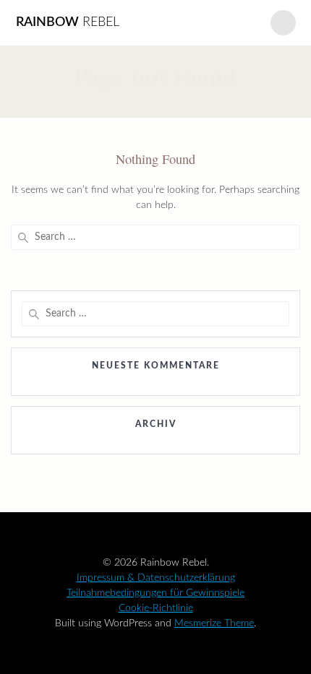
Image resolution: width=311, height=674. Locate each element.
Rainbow (67, 22)
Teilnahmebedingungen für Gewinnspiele (155, 593)
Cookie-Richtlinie (156, 608)
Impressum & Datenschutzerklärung (156, 578)
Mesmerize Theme (214, 623)
